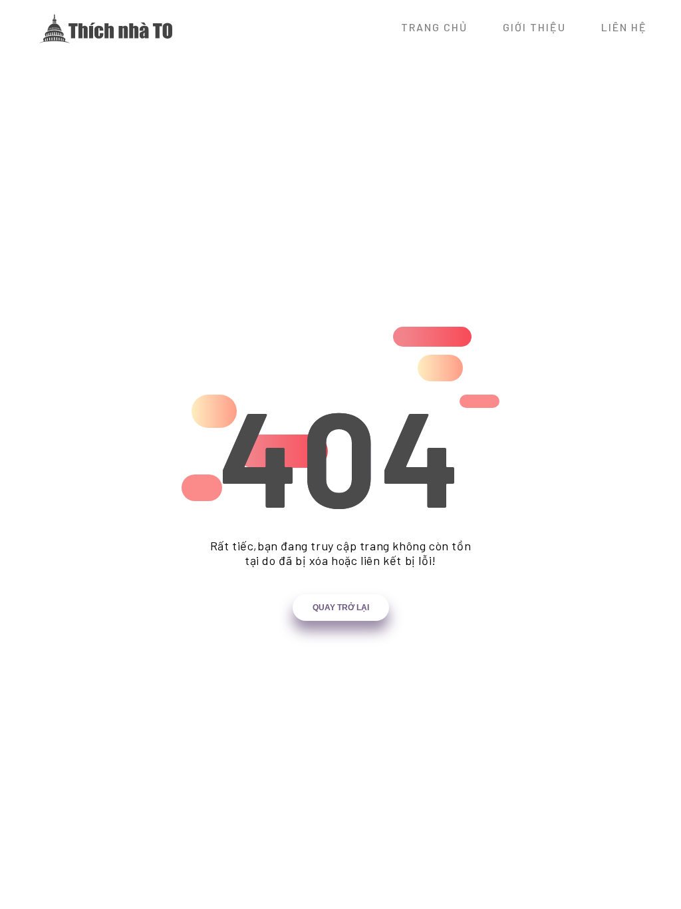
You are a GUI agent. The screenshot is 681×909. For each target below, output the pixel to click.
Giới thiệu (534, 27)
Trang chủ (434, 27)
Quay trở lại (341, 607)
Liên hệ (624, 27)
